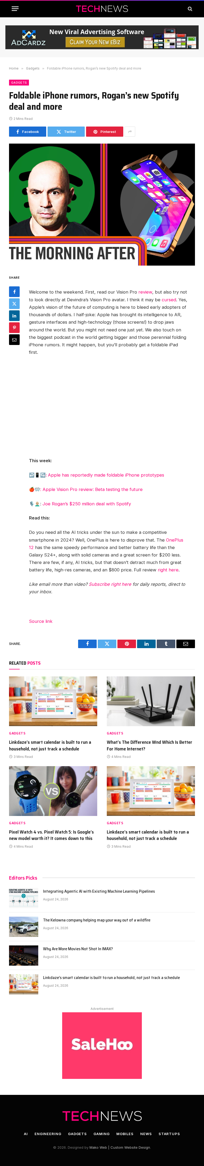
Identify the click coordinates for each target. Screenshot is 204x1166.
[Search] (189, 9)
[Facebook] (14, 291)
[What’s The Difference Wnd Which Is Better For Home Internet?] (151, 701)
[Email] (14, 339)
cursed (169, 299)
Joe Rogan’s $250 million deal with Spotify (86, 503)
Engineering (48, 1134)
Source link (41, 621)
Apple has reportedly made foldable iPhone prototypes (106, 475)
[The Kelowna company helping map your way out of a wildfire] (23, 927)
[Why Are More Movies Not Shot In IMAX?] (23, 955)
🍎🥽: (35, 489)
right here (168, 569)
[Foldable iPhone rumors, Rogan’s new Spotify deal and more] (102, 204)
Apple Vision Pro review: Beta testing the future (92, 489)
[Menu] (15, 9)
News (146, 1134)
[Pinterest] (14, 327)
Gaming (101, 1134)
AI (26, 1134)
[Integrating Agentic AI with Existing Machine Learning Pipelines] (23, 898)
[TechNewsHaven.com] (102, 9)
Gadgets (19, 82)
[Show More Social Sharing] (130, 132)
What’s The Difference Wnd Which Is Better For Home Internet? (149, 745)
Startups (169, 1134)
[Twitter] (14, 303)
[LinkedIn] (14, 315)
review (145, 292)
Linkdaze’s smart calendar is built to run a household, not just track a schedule (50, 745)
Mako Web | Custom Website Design (120, 1147)
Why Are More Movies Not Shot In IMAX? (78, 949)
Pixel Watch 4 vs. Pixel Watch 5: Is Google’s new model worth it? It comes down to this (51, 835)
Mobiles (125, 1134)
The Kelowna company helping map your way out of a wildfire (96, 920)
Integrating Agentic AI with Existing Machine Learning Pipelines (99, 891)
